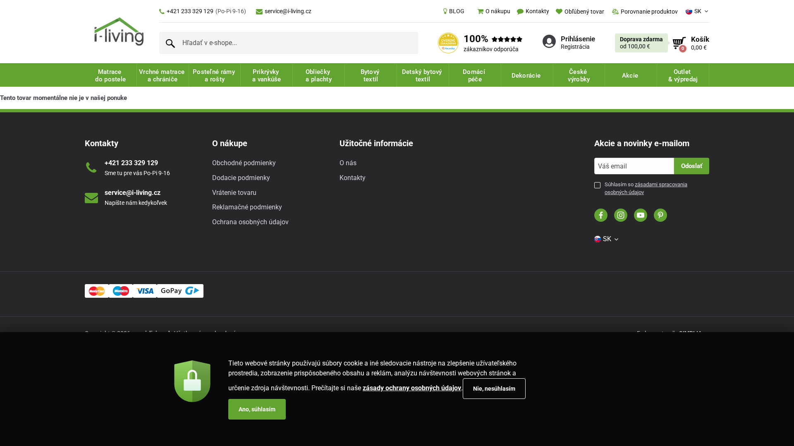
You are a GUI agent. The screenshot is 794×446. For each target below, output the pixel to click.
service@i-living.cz (288, 11)
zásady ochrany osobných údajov (412, 388)
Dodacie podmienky (241, 178)
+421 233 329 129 (206, 11)
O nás (348, 163)
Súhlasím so (646, 188)
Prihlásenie (578, 39)
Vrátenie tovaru (234, 193)
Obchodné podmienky (244, 163)
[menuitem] (454, 11)
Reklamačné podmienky (247, 207)
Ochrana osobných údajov (250, 222)
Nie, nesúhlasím (494, 388)
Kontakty (353, 178)
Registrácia (575, 46)
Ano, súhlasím (257, 409)
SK (697, 11)
